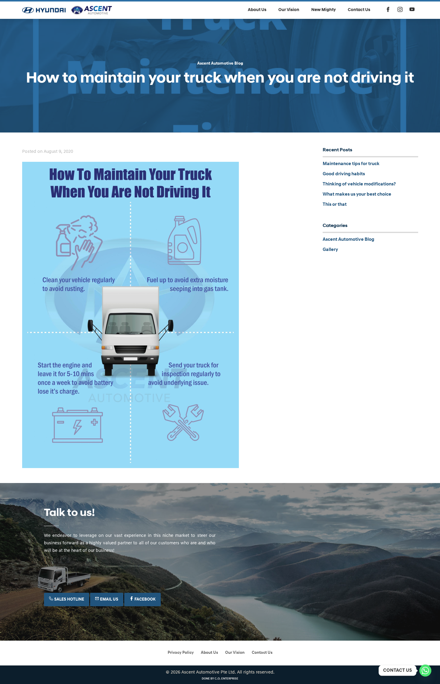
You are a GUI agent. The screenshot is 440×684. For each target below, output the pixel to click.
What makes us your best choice (357, 194)
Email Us (108, 599)
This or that (335, 204)
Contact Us (262, 653)
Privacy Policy (181, 653)
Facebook (144, 599)
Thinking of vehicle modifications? (359, 184)
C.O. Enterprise (226, 678)
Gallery (330, 249)
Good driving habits (344, 174)
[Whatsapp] (425, 671)
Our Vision (235, 653)
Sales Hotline (68, 599)
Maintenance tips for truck (351, 164)
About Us (209, 653)
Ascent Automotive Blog (220, 63)
